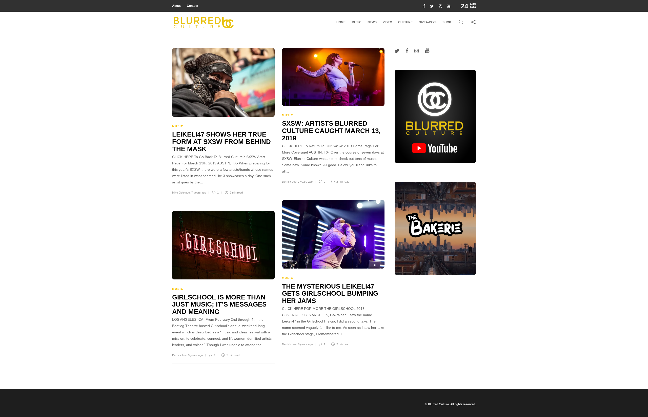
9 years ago (195, 355)
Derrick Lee (289, 181)
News (372, 22)
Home (341, 22)
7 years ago (198, 192)
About (176, 6)
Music (356, 22)
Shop (446, 22)
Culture (405, 22)
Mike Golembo (181, 192)
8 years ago (305, 344)
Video (387, 22)
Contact (192, 6)
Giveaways (427, 22)
